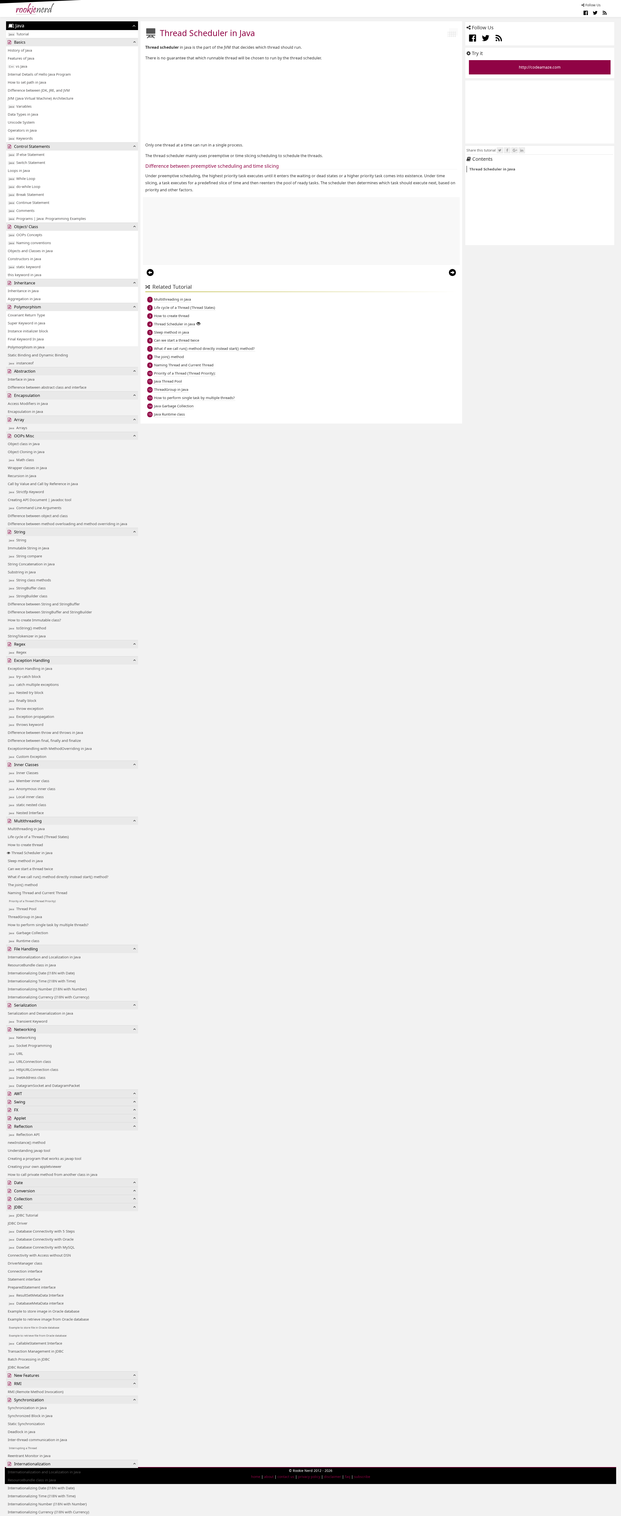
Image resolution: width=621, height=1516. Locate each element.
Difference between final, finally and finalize (44, 740)
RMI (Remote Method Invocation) (36, 1391)
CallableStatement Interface (35, 1343)
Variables (20, 106)
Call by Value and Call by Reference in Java (43, 483)
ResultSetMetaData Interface (36, 1295)
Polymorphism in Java (26, 347)
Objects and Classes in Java (30, 250)
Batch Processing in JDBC (29, 1359)
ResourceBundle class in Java (32, 965)
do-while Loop (24, 186)
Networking (22, 1037)
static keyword (25, 266)
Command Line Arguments (35, 507)
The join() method (23, 884)
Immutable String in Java (28, 547)
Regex (17, 652)
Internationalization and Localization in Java (44, 957)
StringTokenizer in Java (27, 636)
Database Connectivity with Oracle (41, 1239)
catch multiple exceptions (34, 684)
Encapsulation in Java (25, 411)
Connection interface (25, 1271)
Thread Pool (22, 908)
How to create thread (25, 844)
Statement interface (24, 1279)
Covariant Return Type (26, 315)
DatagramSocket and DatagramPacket (44, 1085)
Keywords (21, 138)
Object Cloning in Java (26, 451)
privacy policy (309, 1476)
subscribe (362, 1476)
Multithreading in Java (26, 828)
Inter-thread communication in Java (37, 1439)
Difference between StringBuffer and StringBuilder (50, 612)
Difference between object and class (38, 515)
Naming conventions (30, 242)
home (255, 1476)
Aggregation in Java (24, 298)
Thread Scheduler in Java (31, 852)
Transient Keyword (28, 1021)
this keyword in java (24, 274)
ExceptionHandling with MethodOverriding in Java (50, 748)
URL (16, 1053)
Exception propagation (31, 716)
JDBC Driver (17, 1223)
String (17, 539)
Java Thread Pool (168, 381)
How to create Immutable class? (34, 620)
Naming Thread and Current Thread (37, 892)
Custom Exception (27, 756)
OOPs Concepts (25, 234)
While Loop (22, 178)
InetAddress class (27, 1077)
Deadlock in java (21, 1431)
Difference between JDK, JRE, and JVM (39, 90)
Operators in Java (22, 130)
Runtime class (24, 940)
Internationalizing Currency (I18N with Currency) (48, 997)
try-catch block (25, 676)
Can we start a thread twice (30, 868)
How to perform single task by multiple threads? (48, 924)
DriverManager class (25, 1263)
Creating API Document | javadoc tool (39, 499)
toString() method (27, 628)
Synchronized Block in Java (30, 1415)
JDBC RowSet (18, 1367)
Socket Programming (30, 1045)
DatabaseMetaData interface (36, 1303)
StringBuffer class (27, 588)
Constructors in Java (24, 258)
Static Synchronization (26, 1423)
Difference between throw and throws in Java (45, 732)
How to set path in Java (27, 82)
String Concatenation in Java (31, 563)
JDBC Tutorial (23, 1215)
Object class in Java (24, 443)
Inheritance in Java (23, 290)
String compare (25, 555)
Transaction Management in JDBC (36, 1351)
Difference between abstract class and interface (47, 387)
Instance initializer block (28, 331)
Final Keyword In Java (26, 339)
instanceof (21, 363)
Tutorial (19, 34)
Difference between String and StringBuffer (44, 604)
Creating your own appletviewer (34, 1166)
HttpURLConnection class (33, 1069)
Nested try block (26, 692)
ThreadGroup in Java (25, 916)
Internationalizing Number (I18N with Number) (47, 989)
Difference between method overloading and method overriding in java (67, 523)
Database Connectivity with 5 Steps (42, 1231)
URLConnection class (30, 1061)
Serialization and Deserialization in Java (40, 1013)
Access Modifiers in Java (28, 403)
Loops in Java (19, 170)
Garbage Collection (28, 932)
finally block (22, 700)
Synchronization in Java (27, 1407)
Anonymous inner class (32, 788)
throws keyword (26, 724)
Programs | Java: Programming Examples (47, 218)
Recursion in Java (22, 475)
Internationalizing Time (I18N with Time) (42, 981)
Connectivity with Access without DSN (39, 1255)
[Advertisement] (290, 102)
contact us (286, 1476)
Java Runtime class (169, 414)
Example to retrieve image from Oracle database (48, 1319)
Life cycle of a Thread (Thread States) (38, 836)
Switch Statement (27, 162)
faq (347, 1476)
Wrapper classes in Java (27, 467)
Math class (21, 459)
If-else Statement (26, 154)
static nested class (27, 804)
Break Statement (26, 194)
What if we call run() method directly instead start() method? (58, 876)
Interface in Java (21, 379)
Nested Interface (26, 812)
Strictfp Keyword (26, 491)
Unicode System (21, 122)
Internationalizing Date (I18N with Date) (41, 973)
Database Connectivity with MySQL (42, 1247)
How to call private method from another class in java (52, 1174)
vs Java (18, 66)
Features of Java (21, 58)
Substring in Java (22, 572)
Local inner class (26, 796)
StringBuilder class (28, 596)
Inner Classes (23, 772)
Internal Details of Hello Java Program (39, 74)
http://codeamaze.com (540, 67)
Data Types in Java (23, 114)
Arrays (18, 427)
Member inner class (29, 780)
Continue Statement (29, 202)
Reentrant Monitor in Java (29, 1455)
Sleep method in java (25, 860)
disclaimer (332, 1476)
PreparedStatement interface (32, 1287)
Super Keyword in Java (26, 323)
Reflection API (24, 1134)
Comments (21, 210)
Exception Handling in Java (30, 668)
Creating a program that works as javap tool (44, 1158)
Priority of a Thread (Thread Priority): (185, 373)
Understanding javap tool (29, 1150)
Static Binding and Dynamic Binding (38, 355)
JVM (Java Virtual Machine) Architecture (40, 98)
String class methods (30, 580)
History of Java (20, 50)
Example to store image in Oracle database (43, 1311)
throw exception (26, 708)
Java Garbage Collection (174, 405)
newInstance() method (26, 1142)
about (269, 1476)
